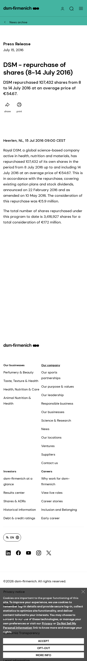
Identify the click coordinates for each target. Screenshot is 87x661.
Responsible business (57, 403)
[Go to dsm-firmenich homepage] (21, 8)
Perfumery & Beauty (18, 372)
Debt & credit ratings (19, 518)
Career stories (52, 501)
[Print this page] (19, 104)
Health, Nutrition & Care (21, 389)
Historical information (19, 510)
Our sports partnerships (50, 375)
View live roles (52, 493)
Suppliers (48, 454)
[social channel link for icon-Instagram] (39, 553)
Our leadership (52, 395)
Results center (14, 493)
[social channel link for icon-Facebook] (18, 553)
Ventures (48, 446)
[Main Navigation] (81, 8)
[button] (71, 9)
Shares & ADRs (14, 501)
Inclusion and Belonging (59, 510)
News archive (18, 22)
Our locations (51, 437)
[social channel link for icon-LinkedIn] (8, 553)
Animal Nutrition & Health (17, 401)
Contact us (49, 463)
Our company (50, 365)
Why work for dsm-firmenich (55, 481)
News (45, 429)
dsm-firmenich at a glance (17, 481)
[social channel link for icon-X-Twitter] (49, 553)
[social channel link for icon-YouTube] (28, 553)
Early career (50, 518)
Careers (46, 471)
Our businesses (13, 365)
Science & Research (56, 420)
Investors (9, 471)
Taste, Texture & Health (20, 381)
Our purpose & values (57, 386)
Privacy (47, 623)
